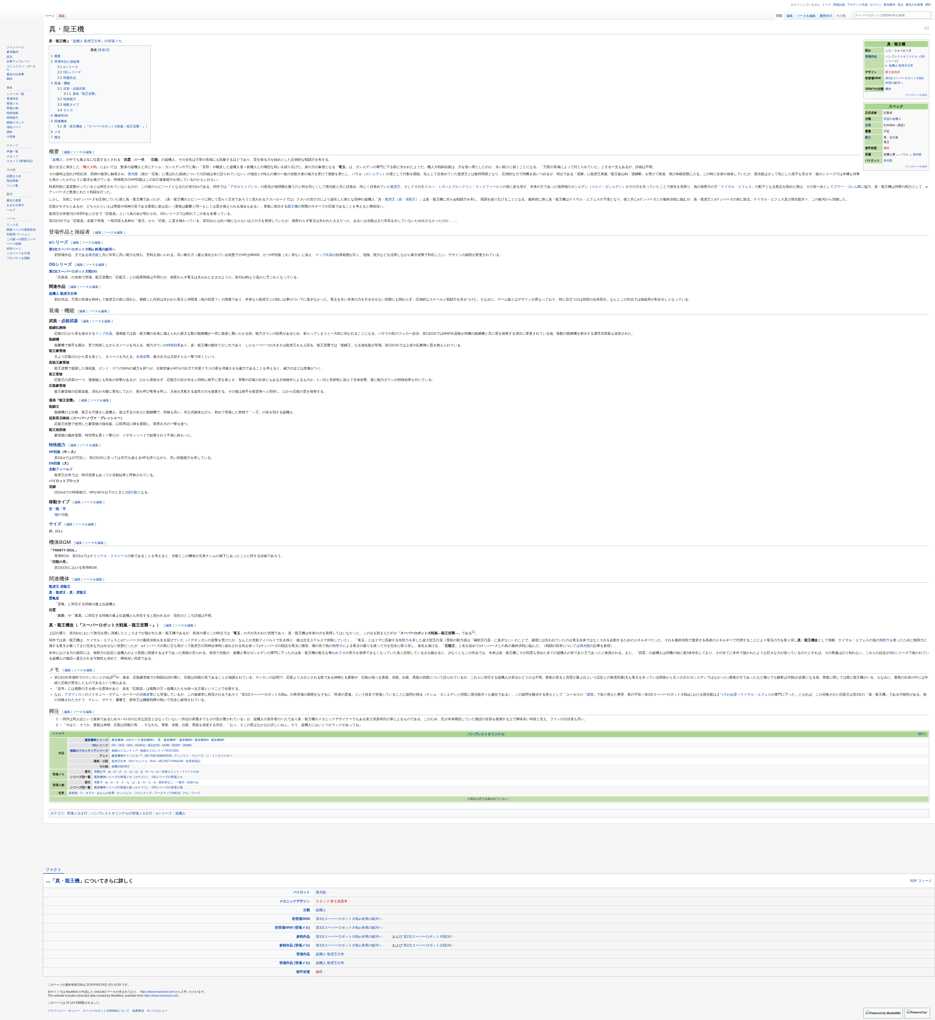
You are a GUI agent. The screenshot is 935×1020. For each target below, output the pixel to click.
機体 (888, 89)
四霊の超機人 (892, 119)
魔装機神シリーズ (96, 740)
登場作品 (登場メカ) (294, 963)
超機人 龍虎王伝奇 (901, 65)
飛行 (57, 515)
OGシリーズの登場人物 (167, 787)
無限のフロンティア (125, 750)
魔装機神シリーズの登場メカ (113, 777)
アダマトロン (75, 694)
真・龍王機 (67, 880)
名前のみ (193, 782)
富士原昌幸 (892, 72)
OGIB (165, 745)
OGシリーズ (60, 264)
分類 (306, 910)
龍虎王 (395, 187)
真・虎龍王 (407, 199)
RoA (153, 761)
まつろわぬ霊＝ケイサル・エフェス (744, 694)
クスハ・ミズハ (436, 187)
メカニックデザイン (294, 901)
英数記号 (100, 771)
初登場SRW (301, 919)
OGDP (176, 745)
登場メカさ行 (77, 813)
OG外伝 (140, 745)
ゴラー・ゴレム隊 (847, 187)
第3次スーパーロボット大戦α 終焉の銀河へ (82, 249)
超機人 (57, 159)
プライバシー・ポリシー (64, 1010)
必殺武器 (69, 321)
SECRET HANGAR (170, 761)
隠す (922, 734)
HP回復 (54, 452)
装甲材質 (303, 972)
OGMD (187, 745)
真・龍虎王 (386, 199)
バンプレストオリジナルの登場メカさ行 (121, 813)
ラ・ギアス (87, 793)
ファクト (53, 870)
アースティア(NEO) (167, 793)
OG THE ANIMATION (158, 755)
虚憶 (590, 694)
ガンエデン (374, 174)
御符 (886, 148)
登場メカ (115, 41)
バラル (904, 154)
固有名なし (166, 782)
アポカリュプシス (243, 187)
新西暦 (73, 793)
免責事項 (138, 1010)
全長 (868, 125)
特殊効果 (173, 345)
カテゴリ (141, 777)
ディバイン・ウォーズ (189, 755)
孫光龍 (917, 154)
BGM (65, 556)
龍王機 (293, 206)
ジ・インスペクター (219, 755)
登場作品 (871, 56)
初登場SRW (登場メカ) (292, 927)
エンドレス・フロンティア (134, 793)
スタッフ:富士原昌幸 (331, 901)
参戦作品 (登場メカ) (294, 945)
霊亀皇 (54, 598)
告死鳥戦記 (193, 761)
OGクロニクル (138, 761)
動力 (868, 137)
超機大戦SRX (120, 766)
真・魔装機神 (166, 740)
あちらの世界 (105, 793)
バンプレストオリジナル (901, 56)
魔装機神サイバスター (126, 755)
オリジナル (98, 556)
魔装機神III (202, 740)
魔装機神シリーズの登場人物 (113, 787)
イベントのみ (190, 771)
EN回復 (54, 463)
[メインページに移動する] (21, 19)
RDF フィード (921, 881)
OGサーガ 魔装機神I (140, 740)
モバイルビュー (157, 1010)
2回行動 (131, 492)
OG (114, 745)
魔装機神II (185, 740)
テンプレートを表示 (916, 95)
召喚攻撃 (146, 694)
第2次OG (154, 745)
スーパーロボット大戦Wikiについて (106, 1010)
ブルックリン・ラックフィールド (477, 187)
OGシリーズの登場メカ (167, 777)
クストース (118, 556)
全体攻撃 (143, 357)
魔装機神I (118, 740)
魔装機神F (217, 740)
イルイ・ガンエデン (606, 187)
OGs (130, 745)
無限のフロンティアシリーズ (89, 750)
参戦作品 (303, 936)
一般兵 (180, 782)
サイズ (55, 524)
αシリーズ (58, 242)
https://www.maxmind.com (157, 991)
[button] (842, 14)
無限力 (404, 640)
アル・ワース (191, 793)
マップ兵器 (323, 255)
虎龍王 (65, 586)
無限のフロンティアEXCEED (159, 750)
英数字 (98, 782)
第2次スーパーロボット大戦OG (73, 271)
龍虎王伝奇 (119, 761)
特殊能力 (57, 445)
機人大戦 (90, 167)
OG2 (121, 745)
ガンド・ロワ (109, 368)
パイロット (301, 892)
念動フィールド (61, 469)
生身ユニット (170, 771)
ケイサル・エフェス (736, 187)
